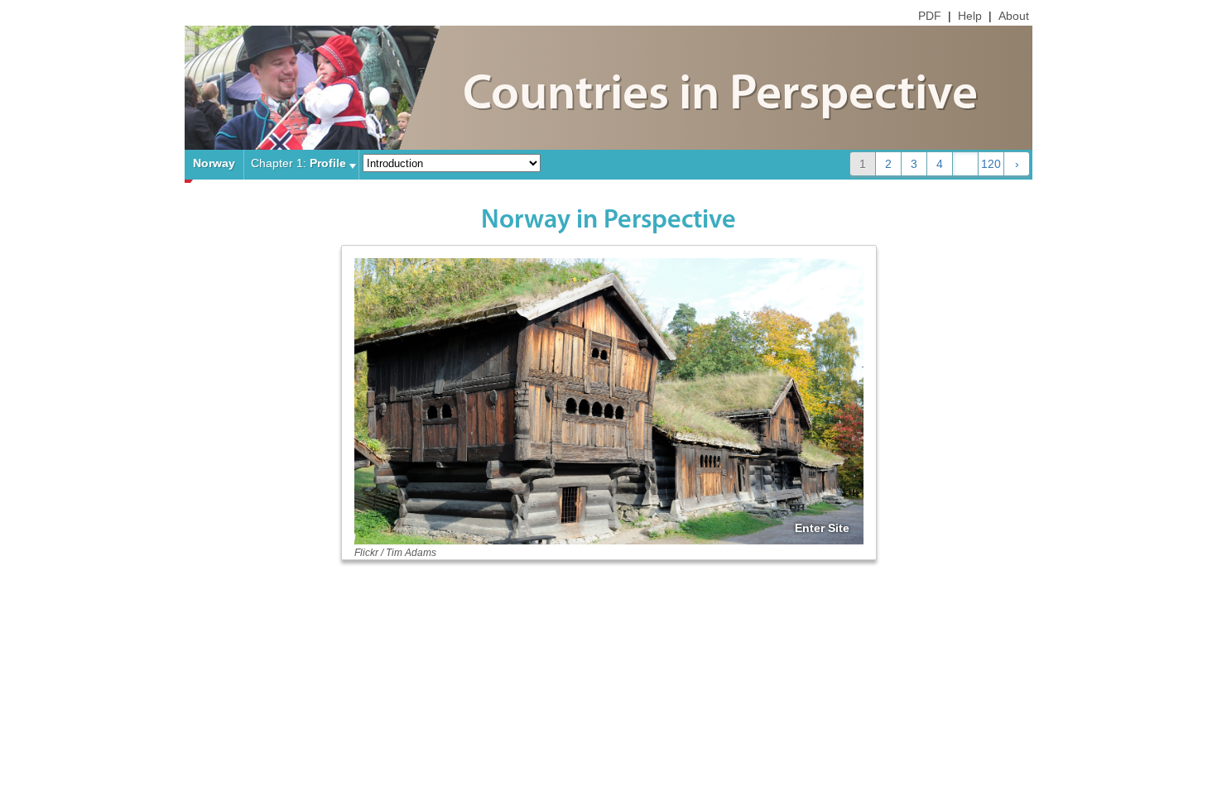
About (1013, 15)
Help (970, 15)
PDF (929, 15)
